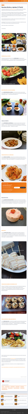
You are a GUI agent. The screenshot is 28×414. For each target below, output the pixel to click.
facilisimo (5, 0)
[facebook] (21, 1)
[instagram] (26, 1)
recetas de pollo (12, 386)
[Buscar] (9, 0)
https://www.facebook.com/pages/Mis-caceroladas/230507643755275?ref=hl (13, 367)
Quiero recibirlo (23, 187)
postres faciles (17, 386)
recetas (3, 386)
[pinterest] (24, 1)
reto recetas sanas (7, 386)
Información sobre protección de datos (7, 191)
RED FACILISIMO (13, 9)
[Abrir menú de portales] (1, 1)
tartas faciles (22, 386)
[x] (23, 1)
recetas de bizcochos (4, 389)
